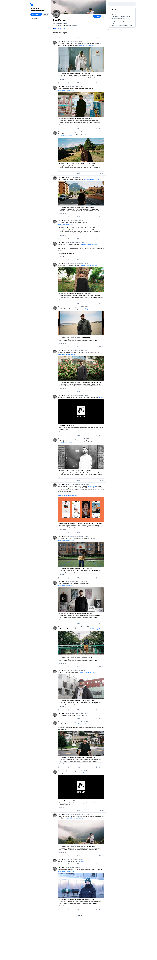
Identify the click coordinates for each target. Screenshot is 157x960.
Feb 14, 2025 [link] (84, 627)
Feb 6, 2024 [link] (84, 867)
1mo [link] (81, 86)
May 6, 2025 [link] (84, 484)
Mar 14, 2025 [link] (84, 581)
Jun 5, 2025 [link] (84, 395)
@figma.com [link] (92, 486)
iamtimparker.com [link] (60, 28)
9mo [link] (82, 132)
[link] (57, 26)
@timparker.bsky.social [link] (72, 41)
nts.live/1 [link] (101, 397)
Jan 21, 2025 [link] (84, 670)
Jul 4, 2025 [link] (84, 307)
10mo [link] (82, 177)
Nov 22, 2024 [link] (84, 814)
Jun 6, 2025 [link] (84, 350)
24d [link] (81, 41)
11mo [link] (82, 220)
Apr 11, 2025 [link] (84, 536)
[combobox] (35, 18)
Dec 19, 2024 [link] (84, 771)
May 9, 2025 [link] (84, 439)
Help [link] (119, 29)
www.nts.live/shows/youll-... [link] (87, 45)
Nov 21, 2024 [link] (84, 859)
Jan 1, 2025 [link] (84, 713)
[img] (78, 7)
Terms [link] (115, 29)
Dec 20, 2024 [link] (84, 722)
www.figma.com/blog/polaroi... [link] (67, 495)
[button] (54, 2)
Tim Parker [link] (61, 41)
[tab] (60, 38)
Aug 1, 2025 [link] (84, 263)
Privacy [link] (110, 29)
